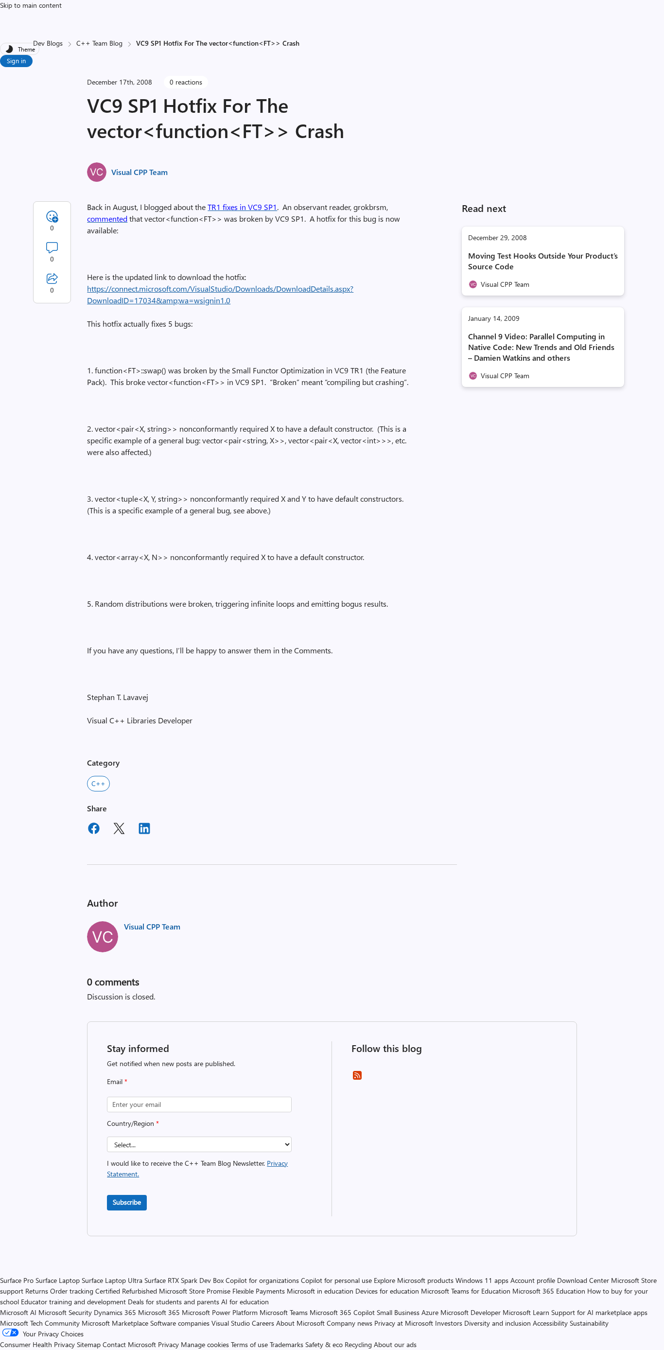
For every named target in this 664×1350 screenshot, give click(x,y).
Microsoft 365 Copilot (342, 1312)
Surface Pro (17, 1280)
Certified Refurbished (126, 1291)
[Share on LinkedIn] (144, 830)
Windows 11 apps (481, 1280)
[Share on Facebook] (94, 830)
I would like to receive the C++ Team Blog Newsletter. (197, 1168)
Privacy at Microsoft (403, 1323)
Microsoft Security (65, 1312)
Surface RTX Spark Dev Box (184, 1280)
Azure (429, 1312)
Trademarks (286, 1344)
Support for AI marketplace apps (599, 1312)
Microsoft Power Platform (220, 1312)
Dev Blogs (48, 43)
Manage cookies (205, 1344)
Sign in (16, 60)
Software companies (180, 1323)
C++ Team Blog (99, 43)
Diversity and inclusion (497, 1323)
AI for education (245, 1301)
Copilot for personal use (336, 1280)
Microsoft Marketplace (115, 1323)
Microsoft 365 (159, 1312)
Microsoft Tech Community (40, 1323)
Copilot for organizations (262, 1280)
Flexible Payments (258, 1291)
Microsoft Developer (470, 1312)
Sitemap (89, 1344)
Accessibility (550, 1323)
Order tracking (71, 1291)
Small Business (398, 1312)
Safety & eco (324, 1344)
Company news (349, 1323)
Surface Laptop (57, 1280)
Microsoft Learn (526, 1312)
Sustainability (589, 1323)
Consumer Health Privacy (37, 1344)
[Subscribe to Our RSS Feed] (357, 1078)
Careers (263, 1323)
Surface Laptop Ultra (112, 1280)
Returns (36, 1291)
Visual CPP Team (139, 172)
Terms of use (249, 1344)
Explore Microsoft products (414, 1280)
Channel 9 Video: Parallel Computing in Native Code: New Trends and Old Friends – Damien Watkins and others (541, 347)
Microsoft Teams (284, 1312)
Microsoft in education (320, 1291)
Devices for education (387, 1291)
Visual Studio (230, 1323)
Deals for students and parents (173, 1301)
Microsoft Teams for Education (465, 1291)
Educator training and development (73, 1301)
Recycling (358, 1344)
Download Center (583, 1280)
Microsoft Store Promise (194, 1291)
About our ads (395, 1344)
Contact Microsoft (129, 1344)
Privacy (169, 1344)
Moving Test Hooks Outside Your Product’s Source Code (543, 260)
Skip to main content (31, 5)
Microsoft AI (18, 1312)
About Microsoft (300, 1323)
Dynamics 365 (115, 1312)
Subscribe (127, 1202)
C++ (98, 783)
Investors (448, 1323)
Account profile (532, 1280)
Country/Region (133, 1123)
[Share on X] (119, 830)
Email (117, 1081)
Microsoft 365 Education (548, 1291)
